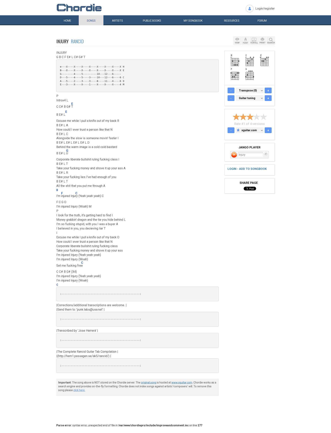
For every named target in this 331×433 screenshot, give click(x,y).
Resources (231, 20)
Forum (262, 20)
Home (67, 20)
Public (152, 20)
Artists (117, 20)
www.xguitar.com (181, 382)
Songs (91, 20)
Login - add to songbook (247, 169)
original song (148, 382)
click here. (79, 390)
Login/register (265, 8)
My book (193, 20)
